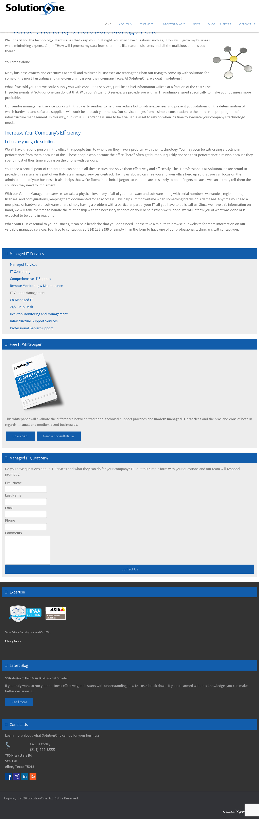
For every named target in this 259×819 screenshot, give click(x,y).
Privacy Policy (13, 641)
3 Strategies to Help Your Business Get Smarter (36, 678)
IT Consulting (20, 271)
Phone (10, 520)
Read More (19, 702)
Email (9, 508)
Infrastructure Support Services (34, 321)
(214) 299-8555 (42, 749)
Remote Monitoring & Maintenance (36, 286)
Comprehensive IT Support (30, 278)
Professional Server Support (31, 328)
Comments (13, 533)
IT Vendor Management (28, 293)
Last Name (13, 495)
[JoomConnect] (239, 812)
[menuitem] (109, 24)
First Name (13, 483)
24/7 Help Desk (21, 307)
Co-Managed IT (21, 300)
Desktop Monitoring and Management (39, 314)
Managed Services (23, 264)
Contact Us (129, 569)
